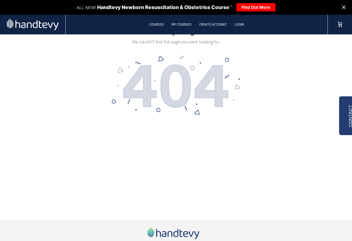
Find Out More (255, 7)
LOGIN (239, 24)
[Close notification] (344, 7)
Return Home (176, 135)
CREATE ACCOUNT (213, 24)
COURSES (156, 24)
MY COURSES (181, 24)
